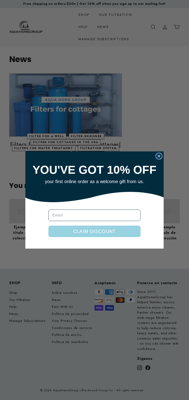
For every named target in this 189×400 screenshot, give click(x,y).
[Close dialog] (159, 156)
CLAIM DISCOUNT (94, 231)
